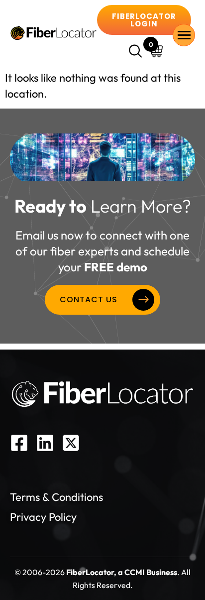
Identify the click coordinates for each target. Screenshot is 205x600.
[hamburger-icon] (184, 35)
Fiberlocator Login (144, 20)
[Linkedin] (45, 443)
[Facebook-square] (19, 443)
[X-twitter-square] (71, 443)
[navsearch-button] (137, 52)
